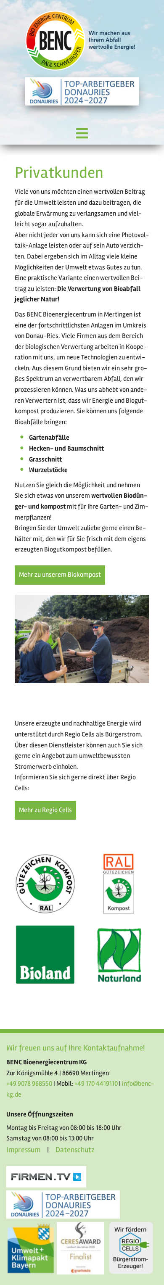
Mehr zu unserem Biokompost (60, 574)
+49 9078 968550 (29, 1083)
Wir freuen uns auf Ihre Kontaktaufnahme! (75, 1048)
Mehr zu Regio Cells (45, 810)
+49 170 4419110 (96, 1083)
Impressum (23, 1149)
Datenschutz (75, 1149)
